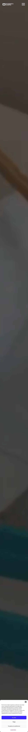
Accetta (14, 717)
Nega (14, 721)
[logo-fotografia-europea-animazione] (8, 3)
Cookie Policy (13, 729)
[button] (25, 702)
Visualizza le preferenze (14, 726)
